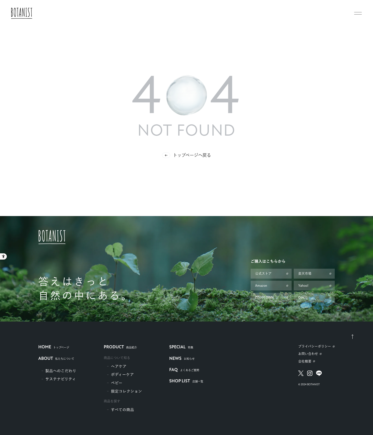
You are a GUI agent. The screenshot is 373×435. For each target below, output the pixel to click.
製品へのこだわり (60, 371)
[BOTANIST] (21, 13)
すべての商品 (122, 409)
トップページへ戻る (192, 155)
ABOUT (56, 359)
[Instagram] (310, 373)
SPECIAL (181, 347)
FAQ (184, 370)
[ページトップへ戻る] (352, 336)
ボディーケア (122, 374)
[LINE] (319, 373)
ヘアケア (118, 366)
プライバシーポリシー (314, 346)
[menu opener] (358, 13)
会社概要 (304, 361)
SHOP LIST (186, 381)
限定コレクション (126, 391)
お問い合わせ (308, 353)
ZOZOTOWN (264, 297)
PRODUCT (120, 347)
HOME (53, 347)
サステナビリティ (60, 379)
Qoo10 (303, 297)
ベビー (116, 383)
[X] (301, 373)
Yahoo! (303, 285)
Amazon (261, 285)
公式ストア (263, 273)
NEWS (181, 359)
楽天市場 (304, 273)
